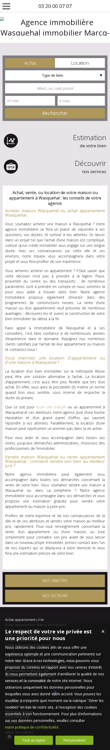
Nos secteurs (55, 595)
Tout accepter (33, 740)
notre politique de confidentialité (32, 727)
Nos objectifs (55, 580)
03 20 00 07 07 (55, 6)
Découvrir (90, 166)
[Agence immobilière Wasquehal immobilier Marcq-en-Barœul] (55, 43)
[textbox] (55, 88)
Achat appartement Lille (24, 620)
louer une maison (51, 407)
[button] (30, 63)
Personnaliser (74, 740)
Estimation (89, 140)
